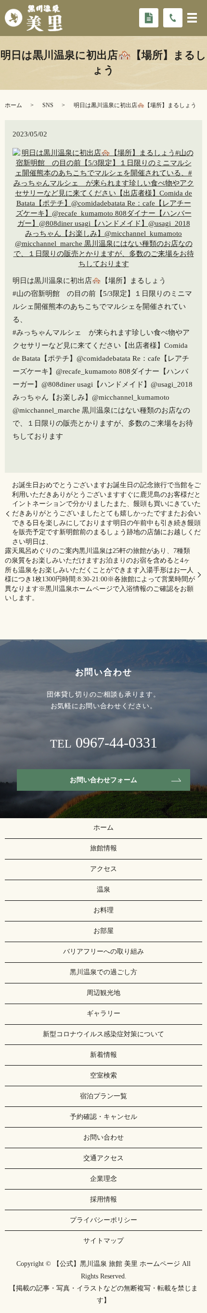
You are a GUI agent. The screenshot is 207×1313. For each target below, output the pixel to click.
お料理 (103, 910)
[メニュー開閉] (192, 18)
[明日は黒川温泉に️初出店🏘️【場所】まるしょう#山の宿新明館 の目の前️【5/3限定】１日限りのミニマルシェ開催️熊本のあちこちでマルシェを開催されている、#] (103, 207)
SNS (47, 105)
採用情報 (103, 1199)
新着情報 (103, 1054)
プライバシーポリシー (103, 1220)
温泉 (103, 889)
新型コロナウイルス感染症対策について (103, 1034)
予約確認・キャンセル (103, 1116)
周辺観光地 (103, 992)
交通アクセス (103, 1158)
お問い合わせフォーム (103, 780)
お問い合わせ (103, 1137)
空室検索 (103, 1075)
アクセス (103, 868)
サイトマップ (103, 1240)
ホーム (13, 105)
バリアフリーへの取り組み (103, 951)
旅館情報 (103, 848)
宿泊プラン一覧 (103, 1096)
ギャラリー (103, 1013)
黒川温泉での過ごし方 (103, 972)
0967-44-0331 (116, 743)
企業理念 (103, 1178)
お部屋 (103, 930)
